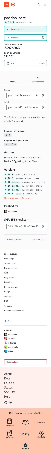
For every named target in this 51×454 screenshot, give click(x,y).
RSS (6, 301)
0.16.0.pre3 (12, 186)
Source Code (9, 263)
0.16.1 (9, 174)
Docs (7, 378)
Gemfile (7, 89)
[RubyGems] (13, 4)
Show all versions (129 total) (17, 197)
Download (8, 282)
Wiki (6, 272)
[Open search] (38, 4)
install (6, 102)
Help (7, 396)
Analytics (8, 305)
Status (8, 387)
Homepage (9, 258)
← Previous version (12, 239)
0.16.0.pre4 (12, 182)
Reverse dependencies (14, 310)
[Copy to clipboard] (43, 95)
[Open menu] (6, 4)
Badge (7, 291)
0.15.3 (9, 193)
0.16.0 (9, 178)
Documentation (11, 268)
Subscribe (8, 296)
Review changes (11, 286)
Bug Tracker (9, 277)
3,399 (41, 63)
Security (9, 392)
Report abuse (12, 361)
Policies (9, 383)
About (8, 373)
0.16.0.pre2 (12, 190)
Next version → (40, 239)
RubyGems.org (17, 413)
